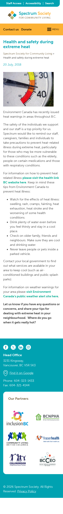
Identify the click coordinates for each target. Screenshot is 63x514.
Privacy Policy (26, 491)
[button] (55, 29)
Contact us (11, 29)
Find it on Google (21, 373)
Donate (26, 29)
